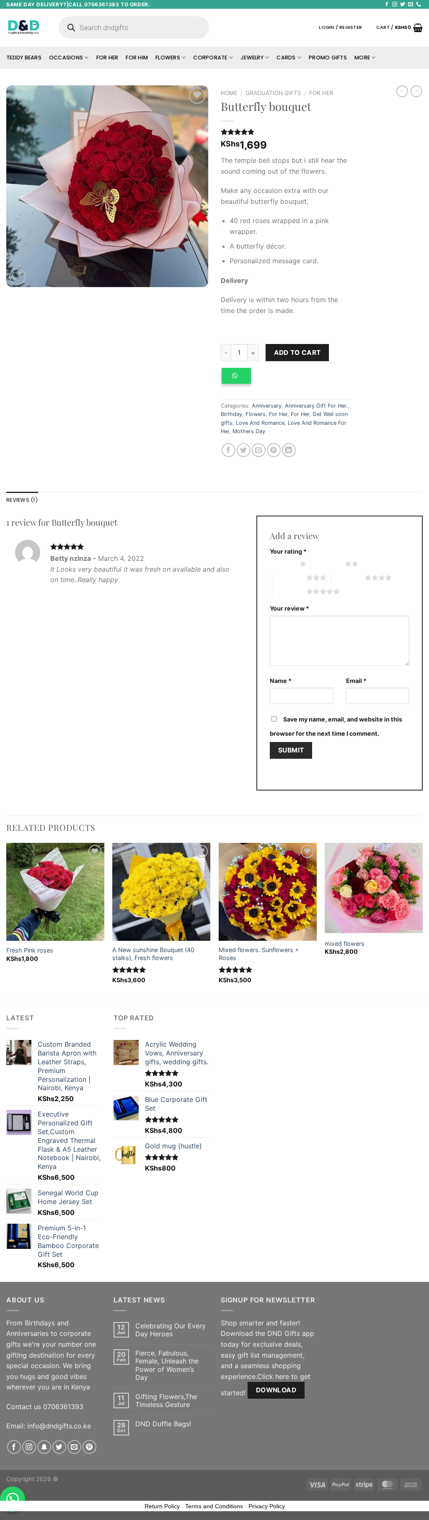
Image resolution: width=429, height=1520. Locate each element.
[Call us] (418, 5)
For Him (137, 57)
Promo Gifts (328, 57)
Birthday (231, 414)
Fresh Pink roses (29, 950)
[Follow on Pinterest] (89, 1447)
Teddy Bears (23, 57)
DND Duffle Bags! (163, 1424)
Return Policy (162, 1506)
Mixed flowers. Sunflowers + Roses (259, 953)
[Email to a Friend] (259, 450)
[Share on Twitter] (244, 450)
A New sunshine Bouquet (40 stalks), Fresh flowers (153, 953)
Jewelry (252, 57)
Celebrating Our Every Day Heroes (170, 1330)
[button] (239, 379)
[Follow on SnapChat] (44, 1447)
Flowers (167, 57)
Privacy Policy (266, 1506)
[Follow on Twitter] (402, 5)
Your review (289, 608)
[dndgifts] (24, 27)
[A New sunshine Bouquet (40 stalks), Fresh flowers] (161, 892)
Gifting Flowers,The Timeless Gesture (166, 1401)
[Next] (422, 920)
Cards (286, 57)
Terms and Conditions (214, 1506)
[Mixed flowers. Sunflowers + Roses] (268, 892)
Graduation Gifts (273, 93)
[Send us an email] (410, 5)
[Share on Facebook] (228, 450)
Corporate (210, 57)
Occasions (66, 57)
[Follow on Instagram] (394, 5)
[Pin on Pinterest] (274, 450)
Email (356, 680)
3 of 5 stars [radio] (289, 577)
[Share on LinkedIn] (289, 450)
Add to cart (297, 353)
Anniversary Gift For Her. (316, 406)
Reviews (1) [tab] (22, 499)
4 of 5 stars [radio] (348, 577)
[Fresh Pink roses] (55, 892)
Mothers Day (249, 431)
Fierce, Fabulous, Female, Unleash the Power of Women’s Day (167, 1365)
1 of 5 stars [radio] (283, 563)
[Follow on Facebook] (386, 5)
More (362, 57)
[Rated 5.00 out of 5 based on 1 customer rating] (286, 131)
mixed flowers (344, 943)
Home (229, 93)
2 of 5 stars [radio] (328, 563)
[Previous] (6, 920)
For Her (107, 57)
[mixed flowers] (374, 888)
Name (281, 680)
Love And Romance (260, 423)
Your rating (288, 551)
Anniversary (267, 406)
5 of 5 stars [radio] (289, 591)
